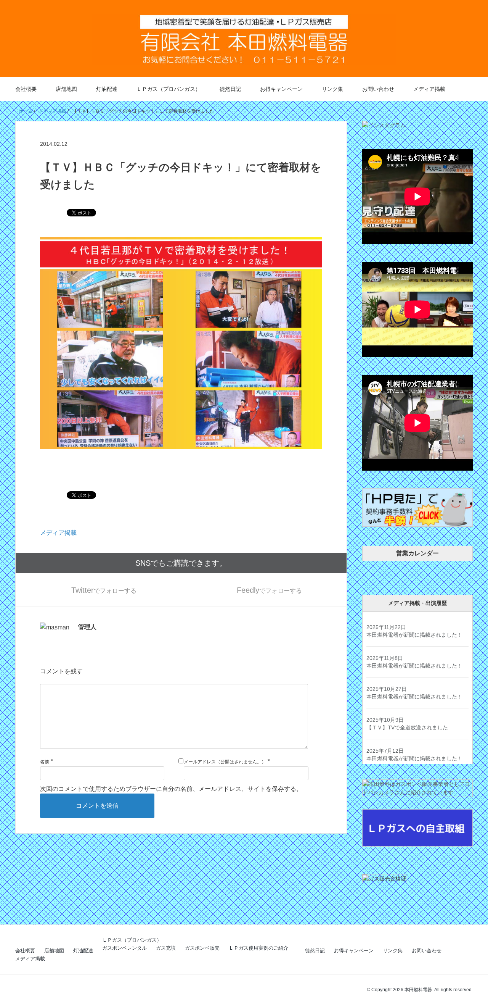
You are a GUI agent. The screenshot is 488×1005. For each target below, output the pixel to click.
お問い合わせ (378, 89)
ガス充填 (166, 948)
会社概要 (26, 89)
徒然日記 (230, 89)
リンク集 (332, 89)
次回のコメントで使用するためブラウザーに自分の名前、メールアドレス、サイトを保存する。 (171, 789)
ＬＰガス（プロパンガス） (168, 89)
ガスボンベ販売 (202, 948)
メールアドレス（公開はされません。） (225, 762)
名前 (44, 762)
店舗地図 (66, 89)
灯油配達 (106, 89)
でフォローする (103, 590)
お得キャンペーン (281, 89)
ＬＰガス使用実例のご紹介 (258, 948)
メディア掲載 (429, 89)
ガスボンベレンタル (124, 948)
